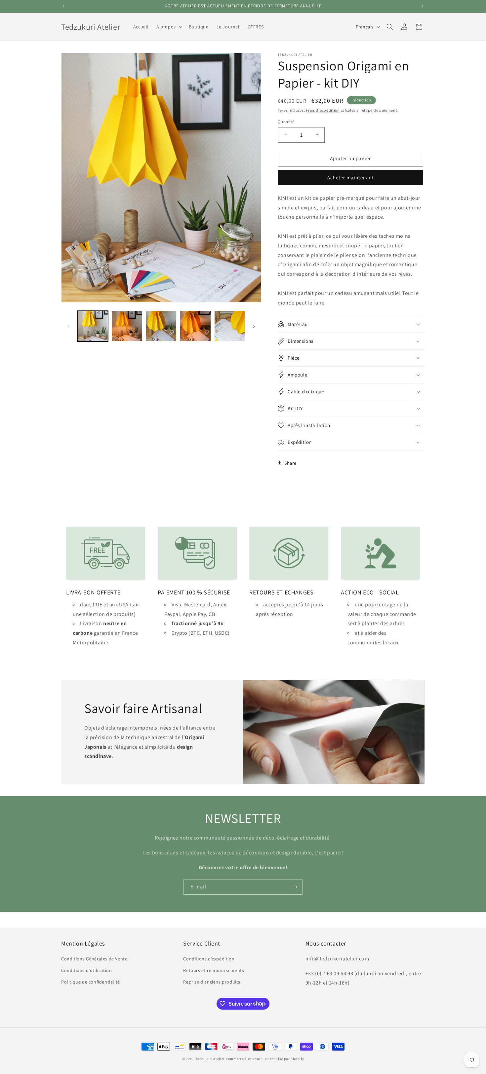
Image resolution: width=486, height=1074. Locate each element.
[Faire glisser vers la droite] (254, 326)
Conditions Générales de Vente (94, 958)
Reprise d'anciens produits (211, 982)
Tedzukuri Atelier (210, 1058)
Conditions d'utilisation (86, 970)
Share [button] (290, 463)
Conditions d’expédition (208, 958)
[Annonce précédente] (63, 6)
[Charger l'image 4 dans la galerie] (195, 326)
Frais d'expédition (323, 110)
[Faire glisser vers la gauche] (68, 326)
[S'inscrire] (295, 887)
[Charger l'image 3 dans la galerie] (161, 326)
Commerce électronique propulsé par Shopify (265, 1058)
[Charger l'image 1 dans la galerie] (92, 326)
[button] (168, 27)
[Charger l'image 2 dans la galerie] (126, 326)
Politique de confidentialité (90, 982)
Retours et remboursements (213, 970)
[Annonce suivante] (422, 6)
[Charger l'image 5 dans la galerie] (229, 326)
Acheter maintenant (350, 177)
